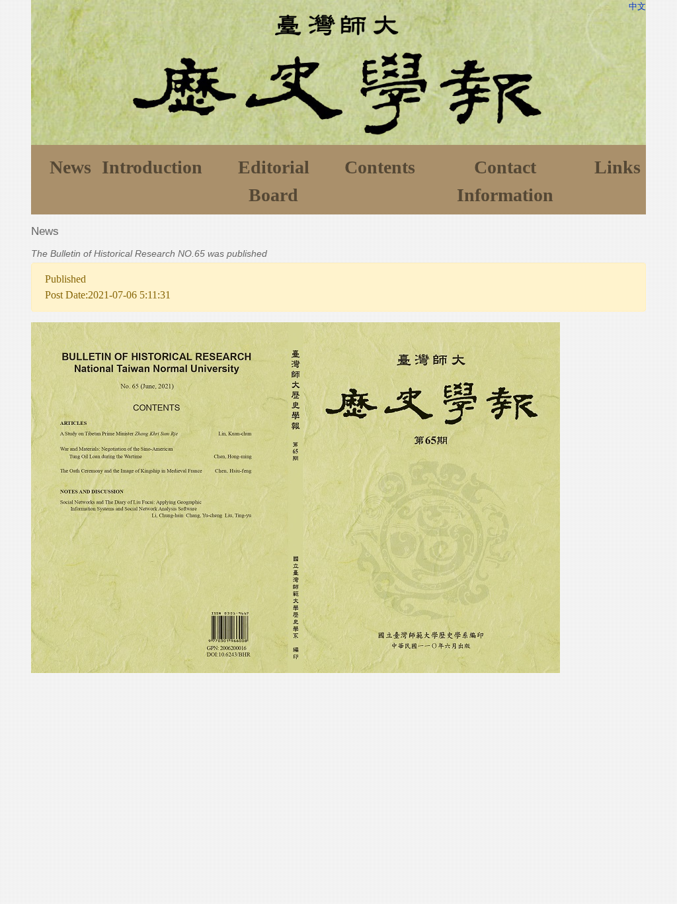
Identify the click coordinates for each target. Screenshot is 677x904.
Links (617, 167)
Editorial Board (273, 181)
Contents (379, 167)
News (70, 167)
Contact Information (505, 181)
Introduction (152, 167)
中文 (637, 6)
